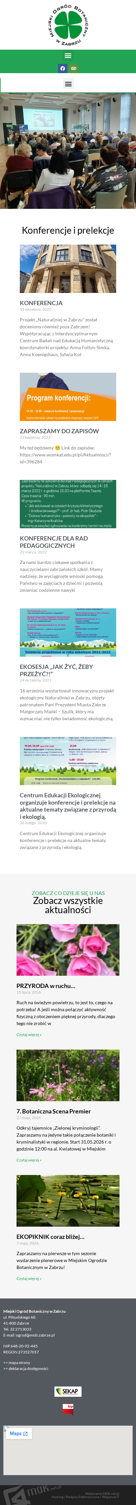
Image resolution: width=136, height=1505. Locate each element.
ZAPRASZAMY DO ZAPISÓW (59, 431)
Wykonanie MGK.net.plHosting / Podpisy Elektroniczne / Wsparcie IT (85, 1495)
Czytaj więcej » (29, 1034)
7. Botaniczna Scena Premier (54, 1111)
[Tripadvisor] (73, 68)
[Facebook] (62, 68)
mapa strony (20, 1362)
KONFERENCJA (41, 302)
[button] (68, 55)
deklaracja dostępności (28, 1368)
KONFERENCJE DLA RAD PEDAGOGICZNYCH (54, 542)
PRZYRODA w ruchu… (46, 985)
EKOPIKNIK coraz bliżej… (51, 1236)
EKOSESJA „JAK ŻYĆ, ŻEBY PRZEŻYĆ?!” (56, 670)
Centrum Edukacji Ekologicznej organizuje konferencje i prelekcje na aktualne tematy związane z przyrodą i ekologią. (68, 805)
